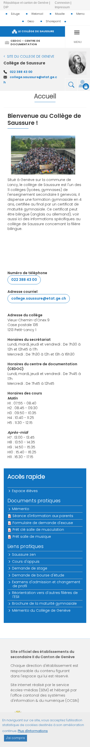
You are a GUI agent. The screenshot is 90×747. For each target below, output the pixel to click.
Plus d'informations (33, 731)
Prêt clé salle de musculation (38, 529)
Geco (31, 21)
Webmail (37, 14)
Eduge (15, 14)
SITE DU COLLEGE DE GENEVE (30, 56)
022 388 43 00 (21, 72)
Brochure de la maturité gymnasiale (44, 603)
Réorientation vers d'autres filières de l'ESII (45, 594)
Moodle (59, 14)
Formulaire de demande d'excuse (42, 522)
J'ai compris (15, 738)
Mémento (20, 508)
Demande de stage (29, 568)
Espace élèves (25, 490)
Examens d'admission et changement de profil (46, 583)
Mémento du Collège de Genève (41, 610)
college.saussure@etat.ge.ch (38, 298)
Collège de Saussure (24, 63)
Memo (80, 14)
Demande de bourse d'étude (38, 575)
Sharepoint (53, 21)
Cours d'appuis (26, 561)
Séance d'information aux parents (42, 515)
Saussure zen (24, 554)
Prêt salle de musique (31, 536)
